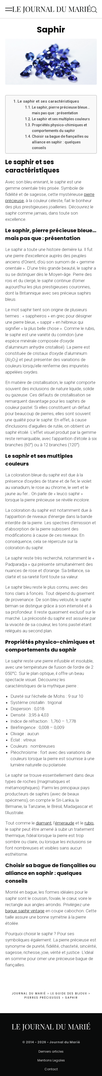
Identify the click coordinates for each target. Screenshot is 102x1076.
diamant (44, 823)
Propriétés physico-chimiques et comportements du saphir (59, 128)
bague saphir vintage (24, 910)
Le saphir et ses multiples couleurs (61, 119)
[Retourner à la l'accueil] (51, 9)
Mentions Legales (51, 1060)
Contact (51, 1069)
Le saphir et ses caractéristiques (48, 101)
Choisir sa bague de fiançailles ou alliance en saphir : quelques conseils (60, 142)
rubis (89, 823)
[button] (8, 9)
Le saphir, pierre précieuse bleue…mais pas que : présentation (61, 110)
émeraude (64, 823)
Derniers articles (51, 1051)
